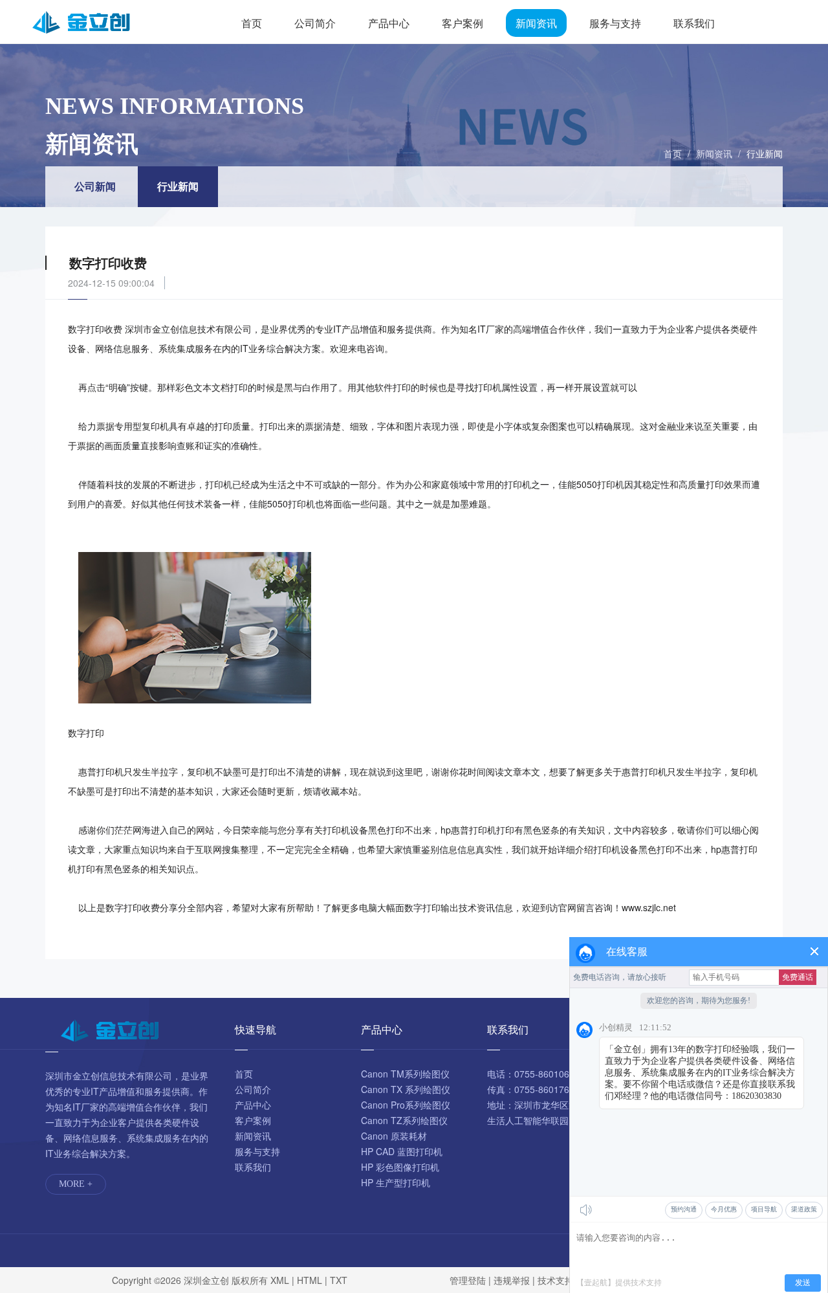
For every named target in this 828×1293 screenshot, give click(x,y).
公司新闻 (95, 186)
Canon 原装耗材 (394, 1135)
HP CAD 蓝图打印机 (401, 1151)
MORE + (76, 1184)
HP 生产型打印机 (395, 1182)
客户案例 (462, 23)
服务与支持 (615, 23)
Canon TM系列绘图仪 (405, 1073)
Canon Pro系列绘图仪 (405, 1104)
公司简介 (315, 23)
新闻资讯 (536, 23)
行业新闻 (764, 153)
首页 (251, 23)
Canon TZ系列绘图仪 (404, 1120)
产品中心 (388, 23)
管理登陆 (468, 1280)
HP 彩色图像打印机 (400, 1166)
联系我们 (694, 23)
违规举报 (512, 1280)
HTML (309, 1280)
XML (279, 1280)
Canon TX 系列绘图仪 (405, 1089)
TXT (338, 1280)
